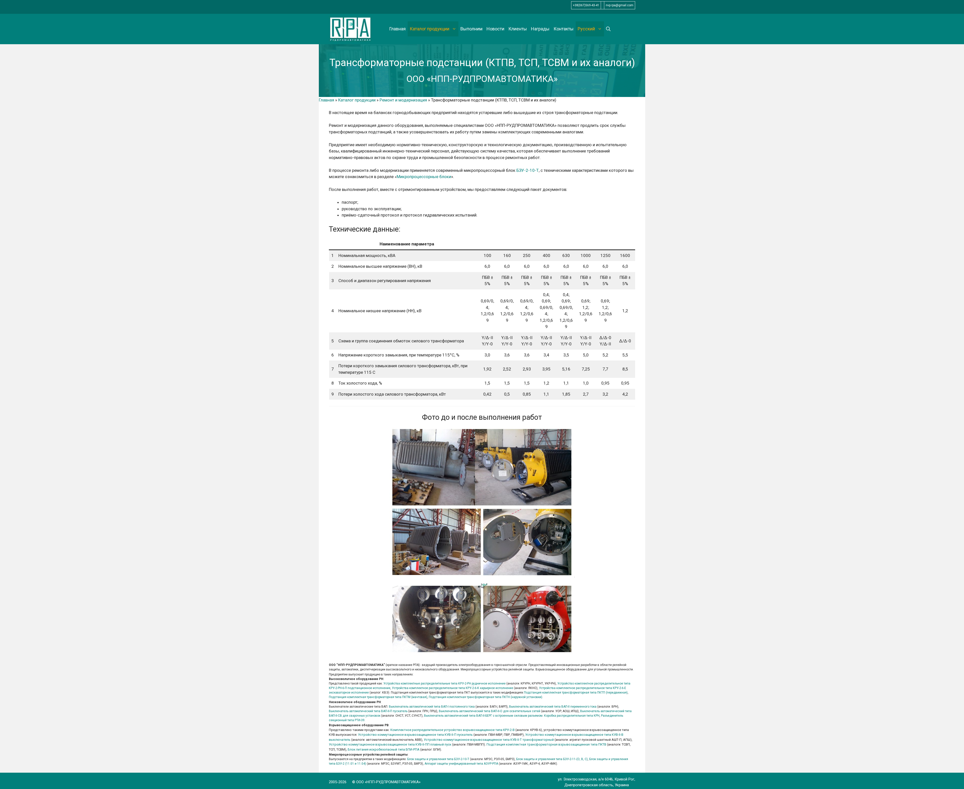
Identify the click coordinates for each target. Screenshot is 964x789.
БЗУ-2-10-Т (527, 170)
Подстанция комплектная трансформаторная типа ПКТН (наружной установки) (485, 697)
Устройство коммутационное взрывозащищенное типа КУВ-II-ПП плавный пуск (390, 744)
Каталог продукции (429, 28)
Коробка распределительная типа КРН (571, 715)
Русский (586, 28)
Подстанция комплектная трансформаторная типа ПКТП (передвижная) (576, 692)
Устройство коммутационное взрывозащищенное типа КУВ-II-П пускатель (415, 735)
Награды (540, 28)
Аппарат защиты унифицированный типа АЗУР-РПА (461, 763)
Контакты (564, 28)
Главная (397, 28)
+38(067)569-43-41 (586, 5)
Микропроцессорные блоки (424, 176)
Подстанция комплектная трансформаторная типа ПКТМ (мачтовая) (378, 697)
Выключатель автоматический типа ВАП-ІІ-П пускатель (368, 711)
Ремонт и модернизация (403, 99)
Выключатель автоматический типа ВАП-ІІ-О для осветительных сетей (489, 711)
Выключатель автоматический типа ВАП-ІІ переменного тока (552, 706)
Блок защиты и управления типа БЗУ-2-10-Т (438, 759)
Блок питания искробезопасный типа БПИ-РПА (383, 749)
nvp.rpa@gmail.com (619, 5)
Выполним (471, 28)
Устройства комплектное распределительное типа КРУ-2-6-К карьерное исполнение (452, 688)
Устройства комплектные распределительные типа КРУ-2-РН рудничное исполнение (444, 683)
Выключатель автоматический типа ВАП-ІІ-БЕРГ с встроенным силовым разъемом (483, 715)
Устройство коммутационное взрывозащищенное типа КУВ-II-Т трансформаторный (489, 740)
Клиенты (517, 28)
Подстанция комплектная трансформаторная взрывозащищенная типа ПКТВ (546, 744)
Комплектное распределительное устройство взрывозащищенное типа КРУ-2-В (452, 730)
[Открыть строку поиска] (608, 28)
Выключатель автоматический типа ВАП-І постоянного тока (432, 706)
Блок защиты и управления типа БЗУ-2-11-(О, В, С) (552, 759)
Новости (495, 28)
